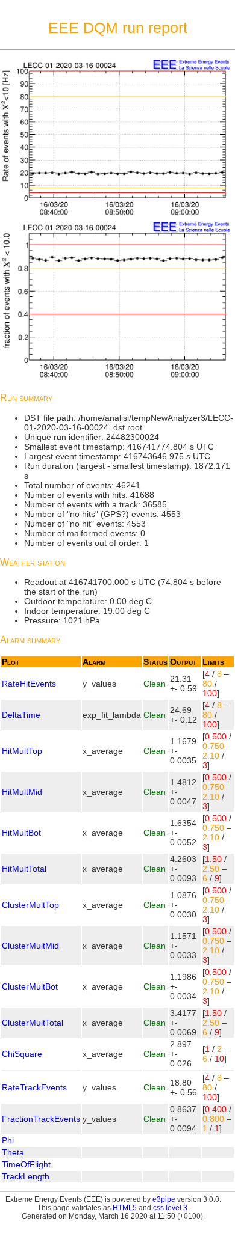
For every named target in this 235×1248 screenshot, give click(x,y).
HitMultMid (22, 792)
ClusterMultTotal (32, 1022)
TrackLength (25, 1176)
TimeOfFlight (26, 1164)
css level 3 (170, 1208)
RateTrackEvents (34, 1087)
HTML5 (125, 1208)
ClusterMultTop (30, 905)
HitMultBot (21, 832)
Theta (13, 1152)
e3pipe (163, 1199)
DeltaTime (21, 715)
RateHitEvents (29, 683)
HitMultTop (22, 751)
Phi (8, 1140)
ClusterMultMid (30, 945)
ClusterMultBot (30, 986)
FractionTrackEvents (41, 1119)
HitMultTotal (24, 868)
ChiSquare (22, 1054)
